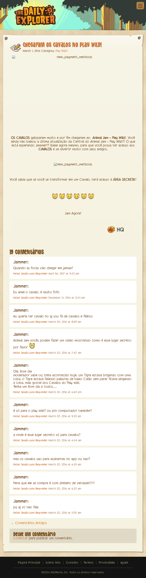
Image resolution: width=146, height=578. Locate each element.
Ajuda (124, 562)
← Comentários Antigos (29, 523)
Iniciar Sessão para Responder (30, 274)
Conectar (20, 538)
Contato (72, 562)
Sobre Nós (53, 562)
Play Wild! (62, 51)
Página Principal (29, 562)
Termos (89, 562)
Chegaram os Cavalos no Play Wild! (62, 44)
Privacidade (107, 562)
